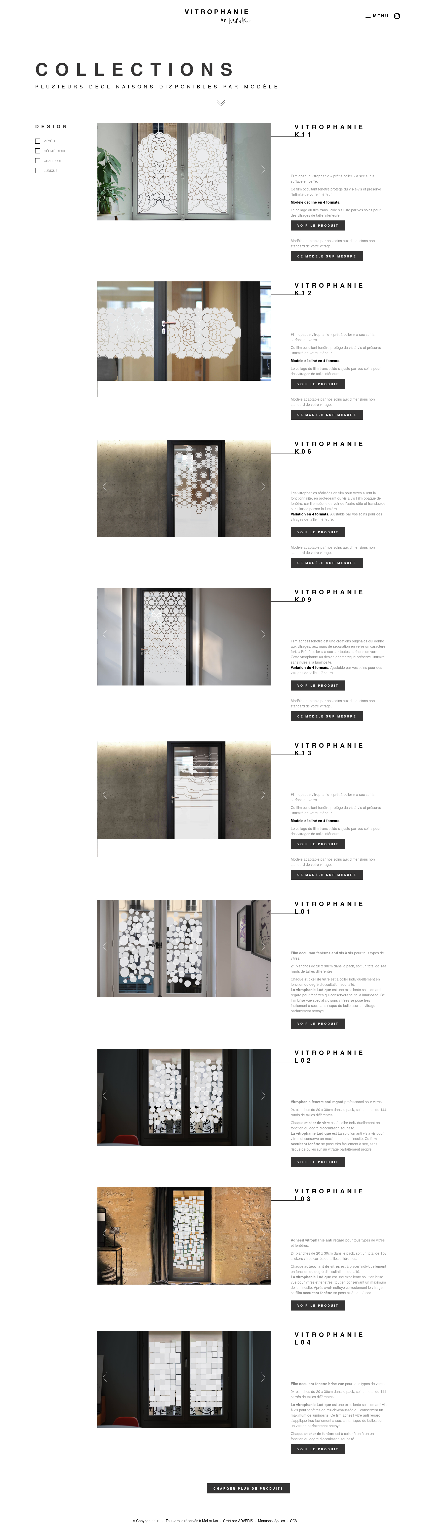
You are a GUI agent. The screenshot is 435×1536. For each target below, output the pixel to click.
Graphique (53, 160)
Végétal (50, 141)
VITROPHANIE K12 (330, 289)
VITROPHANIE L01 (330, 907)
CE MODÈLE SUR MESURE (326, 256)
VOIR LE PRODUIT (318, 225)
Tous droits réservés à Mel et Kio (192, 1520)
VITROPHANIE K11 (330, 130)
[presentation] (114, 169)
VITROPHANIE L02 (330, 1056)
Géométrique (55, 151)
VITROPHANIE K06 (330, 447)
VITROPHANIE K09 (330, 595)
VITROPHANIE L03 (330, 1194)
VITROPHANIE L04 (330, 1338)
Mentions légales (271, 1520)
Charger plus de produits (248, 1488)
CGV (293, 1520)
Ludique (50, 170)
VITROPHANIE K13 (330, 749)
